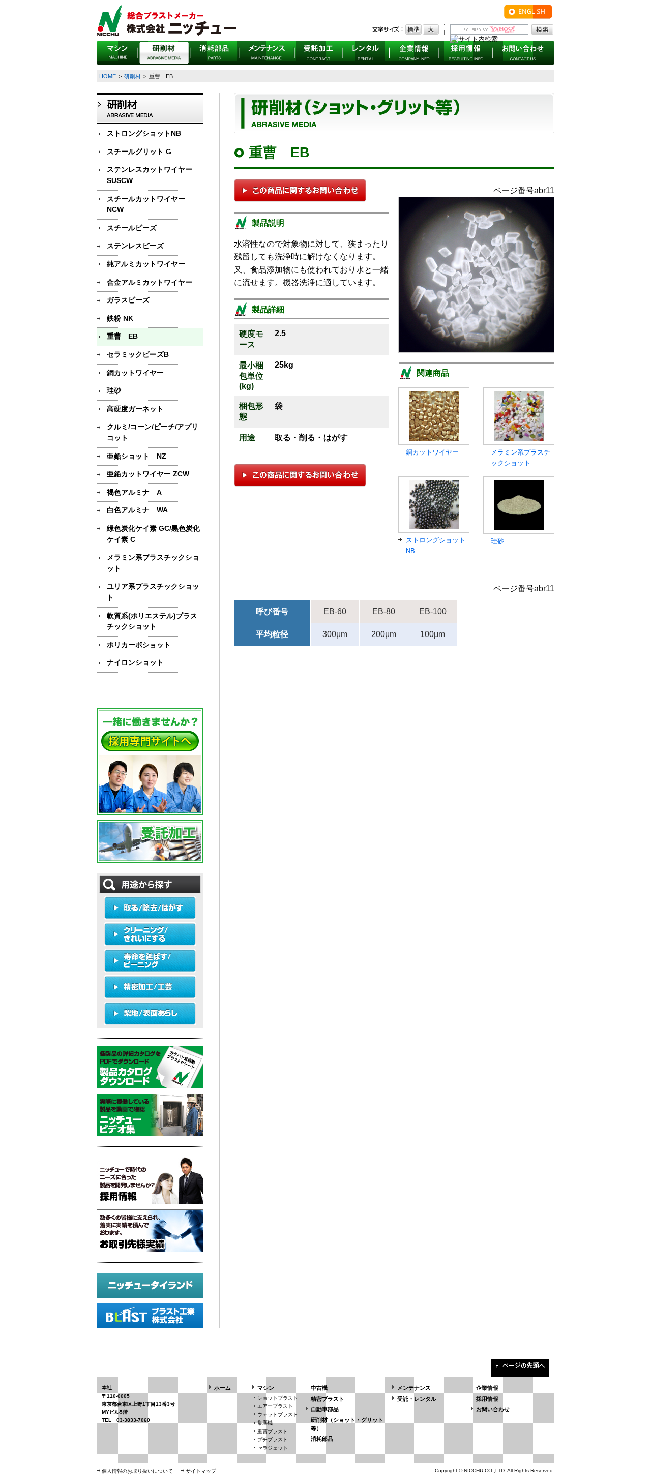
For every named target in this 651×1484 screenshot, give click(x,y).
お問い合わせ (493, 1409)
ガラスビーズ (128, 300)
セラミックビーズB (138, 354)
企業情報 (487, 1388)
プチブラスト (272, 1439)
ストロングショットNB (144, 133)
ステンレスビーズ (135, 245)
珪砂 (114, 390)
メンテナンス (414, 1388)
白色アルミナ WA (137, 510)
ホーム (222, 1388)
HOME (107, 76)
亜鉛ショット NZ (136, 456)
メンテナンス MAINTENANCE (266, 53)
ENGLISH (528, 12)
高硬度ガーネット (135, 409)
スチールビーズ (132, 228)
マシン (265, 1388)
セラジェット (272, 1448)
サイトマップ (201, 1471)
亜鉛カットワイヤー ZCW (148, 474)
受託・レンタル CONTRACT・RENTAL (318, 53)
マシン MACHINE (117, 53)
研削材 (132, 76)
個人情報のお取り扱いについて (137, 1471)
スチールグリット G (139, 151)
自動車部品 (325, 1409)
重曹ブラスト (272, 1431)
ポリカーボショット (139, 645)
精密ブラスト (327, 1399)
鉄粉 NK (120, 318)
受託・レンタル (416, 1399)
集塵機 (265, 1423)
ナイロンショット (135, 662)
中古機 (319, 1388)
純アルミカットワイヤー (146, 264)
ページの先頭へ (520, 1365)
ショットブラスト (277, 1398)
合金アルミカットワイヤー (149, 282)
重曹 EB (122, 336)
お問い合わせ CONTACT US (523, 53)
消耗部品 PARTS (214, 53)
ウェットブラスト (277, 1414)
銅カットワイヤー (135, 373)
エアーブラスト (275, 1406)
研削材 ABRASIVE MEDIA (164, 53)
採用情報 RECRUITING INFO (466, 53)
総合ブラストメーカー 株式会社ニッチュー (166, 20)
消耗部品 (322, 1439)
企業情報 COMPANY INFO (414, 53)
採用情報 (487, 1399)
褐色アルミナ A (134, 492)
